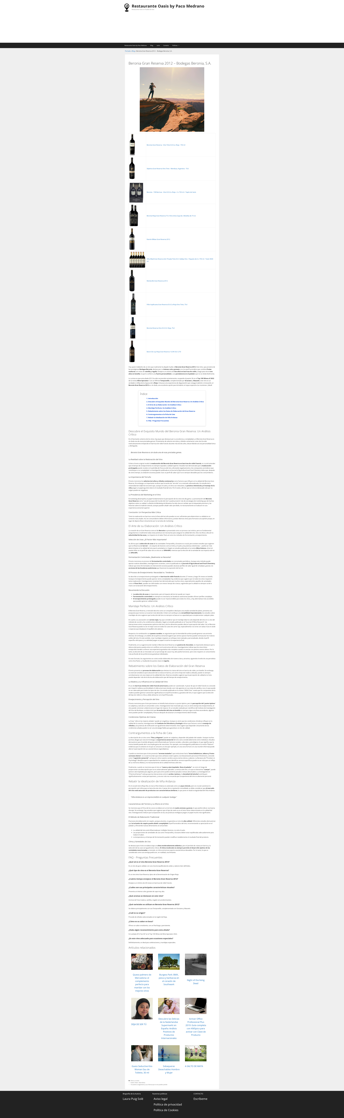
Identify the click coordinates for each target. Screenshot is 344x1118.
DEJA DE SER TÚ (139, 1024)
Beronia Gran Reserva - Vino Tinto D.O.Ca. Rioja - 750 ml (166, 145)
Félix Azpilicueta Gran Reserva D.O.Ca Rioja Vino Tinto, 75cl (167, 304)
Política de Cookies (166, 1110)
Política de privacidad (168, 1104)
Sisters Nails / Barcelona (138, 1082)
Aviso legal (161, 1099)
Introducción (153, 398)
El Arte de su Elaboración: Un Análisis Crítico (164, 405)
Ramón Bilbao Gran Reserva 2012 (158, 239)
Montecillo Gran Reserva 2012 (157, 281)
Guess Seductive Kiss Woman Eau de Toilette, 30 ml (142, 1069)
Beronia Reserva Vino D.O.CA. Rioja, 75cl (161, 328)
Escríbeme (200, 1099)
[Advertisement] (172, 29)
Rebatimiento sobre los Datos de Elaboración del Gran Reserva (171, 411)
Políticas (174, 45)
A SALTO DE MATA (194, 1066)
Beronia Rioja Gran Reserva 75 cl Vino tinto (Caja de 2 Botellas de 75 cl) (171, 216)
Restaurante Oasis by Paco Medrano (168, 6)
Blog (151, 45)
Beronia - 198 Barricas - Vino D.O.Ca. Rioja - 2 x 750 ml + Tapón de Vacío (171, 192)
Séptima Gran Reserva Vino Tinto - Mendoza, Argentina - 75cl (168, 169)
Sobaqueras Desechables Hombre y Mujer (169, 1069)
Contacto (166, 45)
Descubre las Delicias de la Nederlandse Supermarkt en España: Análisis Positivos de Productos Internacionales (168, 1028)
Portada (127, 51)
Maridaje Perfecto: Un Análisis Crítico (162, 408)
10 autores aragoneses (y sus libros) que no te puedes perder (149, 1084)
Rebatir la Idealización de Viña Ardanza (162, 417)
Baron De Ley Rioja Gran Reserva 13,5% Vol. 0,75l (164, 352)
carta (158, 45)
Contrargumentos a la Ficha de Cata (161, 414)
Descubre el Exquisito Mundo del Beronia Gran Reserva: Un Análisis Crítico (176, 402)
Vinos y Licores (135, 1080)
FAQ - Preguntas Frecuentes (158, 421)
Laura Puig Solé (133, 1099)
